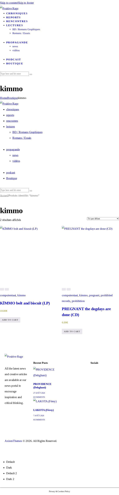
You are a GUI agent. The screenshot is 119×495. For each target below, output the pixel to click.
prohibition (78, 301)
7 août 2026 (38, 416)
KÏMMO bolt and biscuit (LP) (25, 303)
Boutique (12, 98)
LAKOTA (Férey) (43, 410)
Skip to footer (26, 2)
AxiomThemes (13, 441)
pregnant (94, 295)
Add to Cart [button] (10, 320)
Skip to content (9, 2)
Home (3, 98)
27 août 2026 (39, 393)
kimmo (21, 295)
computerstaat (8, 295)
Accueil (4, 195)
